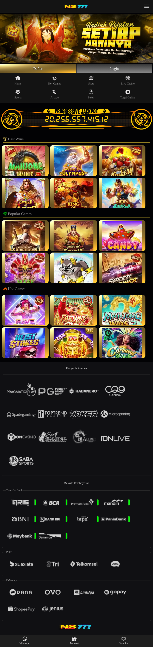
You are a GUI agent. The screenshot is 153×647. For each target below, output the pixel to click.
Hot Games (54, 83)
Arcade (54, 97)
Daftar (38, 69)
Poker (91, 97)
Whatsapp (25, 643)
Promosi (74, 643)
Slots (91, 83)
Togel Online (127, 97)
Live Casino (128, 83)
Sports (18, 97)
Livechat (123, 643)
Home (18, 83)
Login (114, 69)
